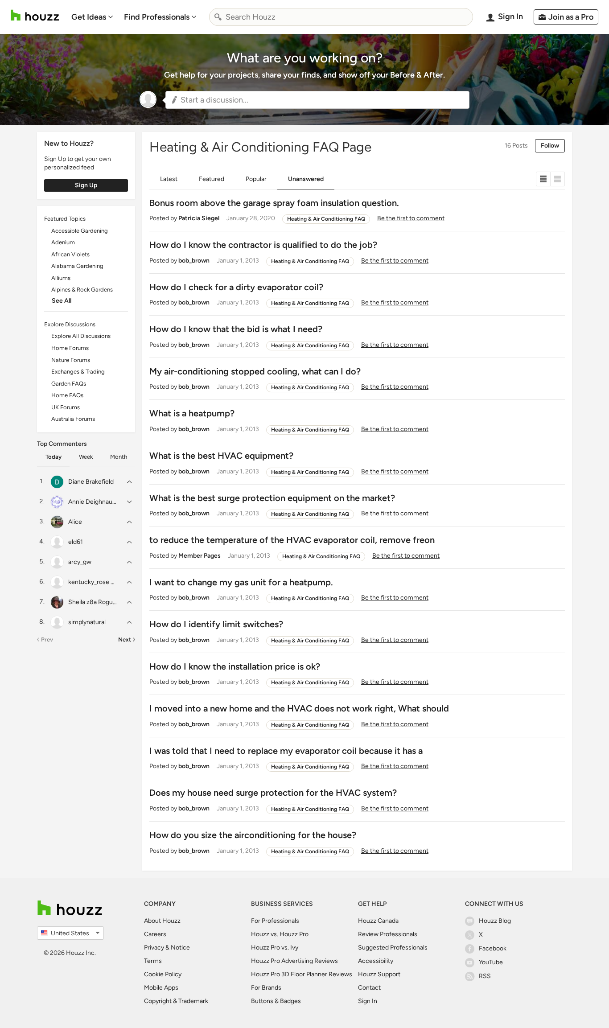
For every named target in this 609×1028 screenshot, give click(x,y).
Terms (153, 961)
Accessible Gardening (79, 230)
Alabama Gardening (77, 266)
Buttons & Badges (276, 1001)
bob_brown (194, 260)
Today (53, 456)
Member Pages (199, 555)
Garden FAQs (68, 383)
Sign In (367, 1001)
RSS (485, 976)
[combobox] (341, 17)
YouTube (491, 962)
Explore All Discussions (81, 336)
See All (61, 300)
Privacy (154, 947)
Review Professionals (387, 934)
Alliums (60, 278)
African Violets (70, 254)
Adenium (63, 242)
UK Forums (65, 407)
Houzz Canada (378, 921)
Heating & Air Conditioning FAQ (326, 219)
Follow (550, 145)
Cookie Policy (162, 974)
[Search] (218, 17)
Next (124, 639)
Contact (369, 987)
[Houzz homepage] (34, 15)
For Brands (266, 987)
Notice (180, 947)
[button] (317, 100)
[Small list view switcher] (543, 179)
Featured (211, 179)
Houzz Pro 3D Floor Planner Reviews (301, 974)
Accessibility (375, 961)
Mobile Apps (161, 987)
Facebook (492, 948)
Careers (155, 934)
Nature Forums (70, 360)
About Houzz (162, 921)
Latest (168, 179)
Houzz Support (379, 974)
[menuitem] (92, 17)
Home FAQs (67, 395)
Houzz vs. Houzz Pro (280, 934)
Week (86, 456)
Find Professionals (156, 17)
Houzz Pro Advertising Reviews (294, 961)
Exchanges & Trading (78, 371)
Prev (47, 639)
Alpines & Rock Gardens (82, 289)
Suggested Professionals (393, 947)
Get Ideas (88, 17)
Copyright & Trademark (176, 1001)
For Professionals (275, 921)
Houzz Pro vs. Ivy (274, 947)
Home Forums (70, 348)
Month (118, 456)
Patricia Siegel (198, 218)
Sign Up (86, 185)
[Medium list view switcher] (558, 179)
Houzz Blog (495, 921)
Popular (256, 179)
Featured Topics (65, 218)
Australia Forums (73, 418)
